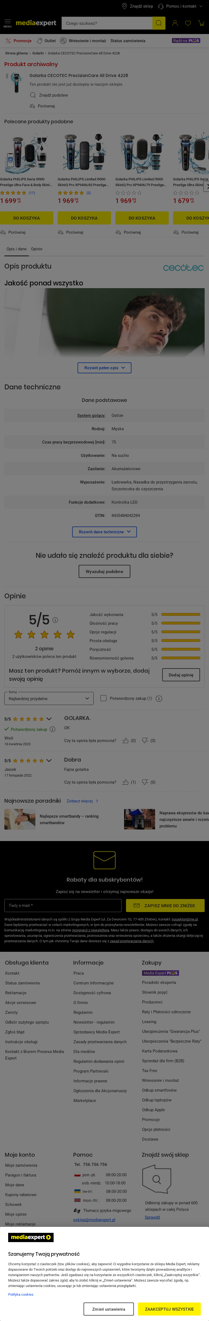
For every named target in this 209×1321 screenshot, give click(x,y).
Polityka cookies (20, 1294)
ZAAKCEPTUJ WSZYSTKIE (169, 1309)
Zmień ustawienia (108, 1309)
